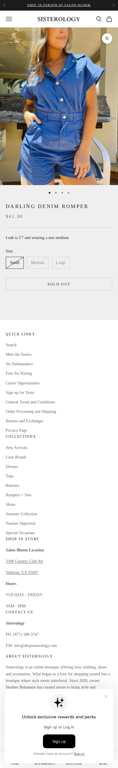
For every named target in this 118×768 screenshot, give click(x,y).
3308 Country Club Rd (24, 561)
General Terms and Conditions (30, 402)
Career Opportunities (23, 383)
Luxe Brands (16, 457)
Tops (9, 476)
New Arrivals (16, 448)
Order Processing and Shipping (31, 411)
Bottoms (12, 485)
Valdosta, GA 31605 (22, 572)
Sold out (59, 284)
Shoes (10, 504)
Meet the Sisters (19, 354)
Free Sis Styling (19, 373)
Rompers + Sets (18, 495)
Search (11, 345)
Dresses (12, 466)
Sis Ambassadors (19, 364)
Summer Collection (21, 514)
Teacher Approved (20, 523)
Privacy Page (16, 430)
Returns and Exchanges (24, 421)
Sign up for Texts (20, 392)
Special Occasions (20, 533)
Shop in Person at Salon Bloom (59, 5)
